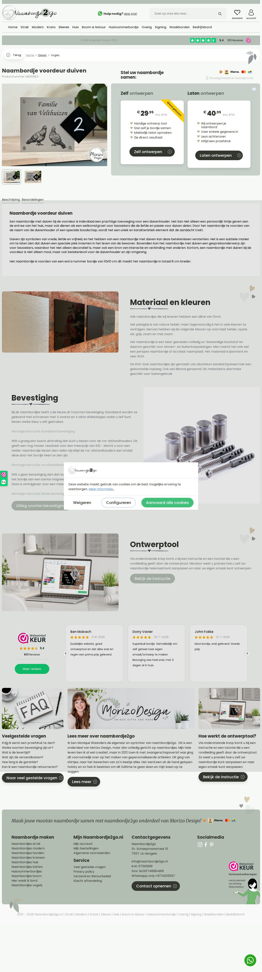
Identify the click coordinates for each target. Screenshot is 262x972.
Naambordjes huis (25, 862)
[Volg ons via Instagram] (200, 845)
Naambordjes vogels (27, 885)
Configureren (118, 502)
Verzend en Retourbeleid (92, 876)
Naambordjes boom (27, 876)
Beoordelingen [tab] (33, 199)
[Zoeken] (220, 13)
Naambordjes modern (28, 848)
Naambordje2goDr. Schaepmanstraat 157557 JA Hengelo (150, 849)
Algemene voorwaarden (91, 853)
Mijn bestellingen (86, 848)
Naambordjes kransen (28, 858)
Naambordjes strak (26, 844)
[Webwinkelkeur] (244, 883)
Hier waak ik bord (24, 881)
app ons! (130, 14)
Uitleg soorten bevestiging (41, 505)
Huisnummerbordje (161, 914)
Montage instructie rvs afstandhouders (41, 465)
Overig (183, 914)
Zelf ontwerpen (148, 151)
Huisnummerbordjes (27, 871)
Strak (68, 914)
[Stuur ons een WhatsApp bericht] (250, 960)
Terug (17, 55)
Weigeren (82, 502)
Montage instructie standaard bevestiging (43, 431)
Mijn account (83, 844)
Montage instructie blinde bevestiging (40, 493)
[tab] (11, 199)
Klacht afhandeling (87, 881)
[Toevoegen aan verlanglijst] (254, 89)
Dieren (105, 914)
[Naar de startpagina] (30, 12)
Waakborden (213, 914)
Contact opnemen (153, 886)
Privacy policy (83, 872)
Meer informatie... (102, 489)
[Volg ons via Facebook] (206, 845)
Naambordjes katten (27, 867)
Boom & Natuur (133, 914)
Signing (195, 914)
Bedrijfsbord (234, 914)
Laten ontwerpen (216, 155)
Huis (116, 914)
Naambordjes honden (28, 853)
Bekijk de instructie (152, 578)
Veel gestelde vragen (89, 867)
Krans (93, 914)
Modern (81, 914)
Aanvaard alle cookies (167, 502)
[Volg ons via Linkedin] (211, 845)
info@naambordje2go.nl (150, 861)
